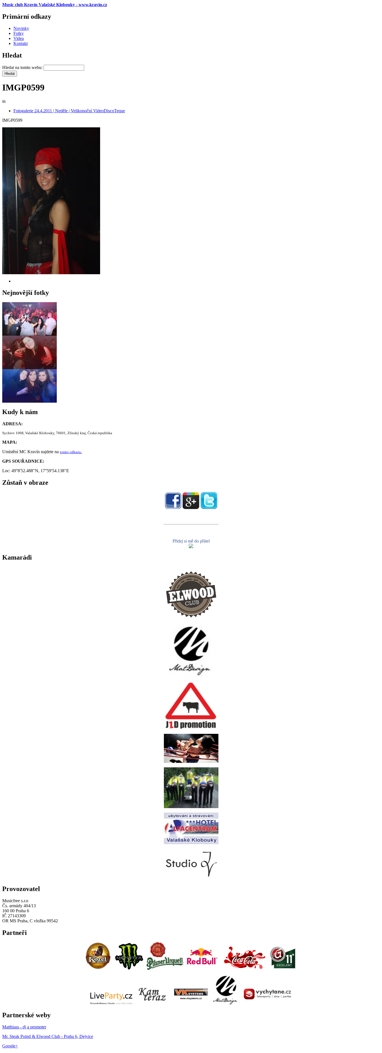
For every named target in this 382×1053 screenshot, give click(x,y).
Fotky (18, 33)
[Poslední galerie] (29, 334)
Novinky (21, 28)
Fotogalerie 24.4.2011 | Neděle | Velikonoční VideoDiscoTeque (69, 110)
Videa (18, 38)
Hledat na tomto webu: (23, 67)
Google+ (10, 1046)
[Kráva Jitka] (191, 546)
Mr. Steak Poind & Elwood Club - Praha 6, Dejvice (47, 1036)
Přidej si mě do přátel (191, 541)
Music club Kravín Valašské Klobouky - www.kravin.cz (54, 4)
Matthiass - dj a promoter (24, 1027)
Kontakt (20, 43)
